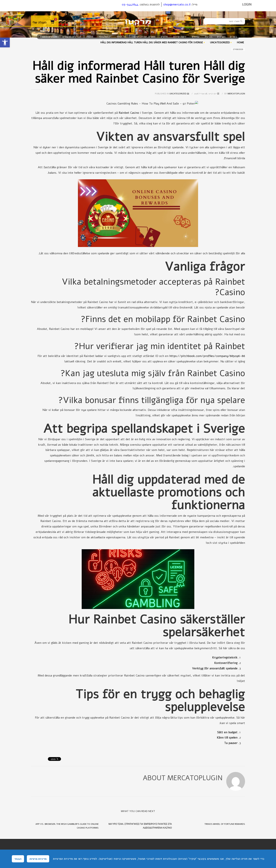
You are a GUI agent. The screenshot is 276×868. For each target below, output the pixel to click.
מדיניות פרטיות (38, 859)
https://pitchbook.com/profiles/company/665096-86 (207, 356)
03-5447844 (130, 4)
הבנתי (17, 859)
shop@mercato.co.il (176, 4)
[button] (5, 42)
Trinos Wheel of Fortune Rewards (224, 824)
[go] (241, 21)
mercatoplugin (234, 93)
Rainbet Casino (129, 113)
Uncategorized (177, 93)
